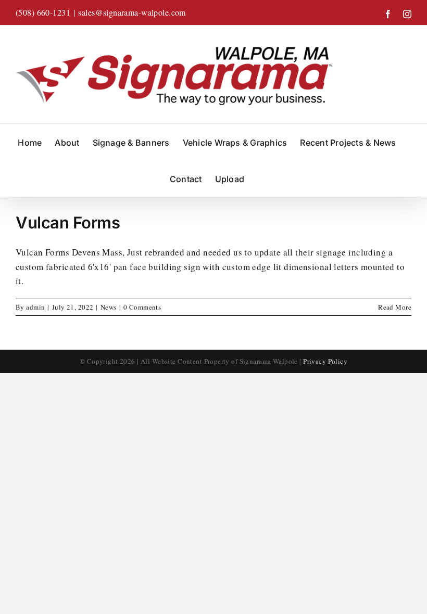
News (109, 307)
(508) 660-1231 (43, 12)
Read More (394, 307)
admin (35, 307)
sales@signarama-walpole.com (131, 12)
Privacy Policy (325, 361)
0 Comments (142, 307)
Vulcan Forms (68, 222)
